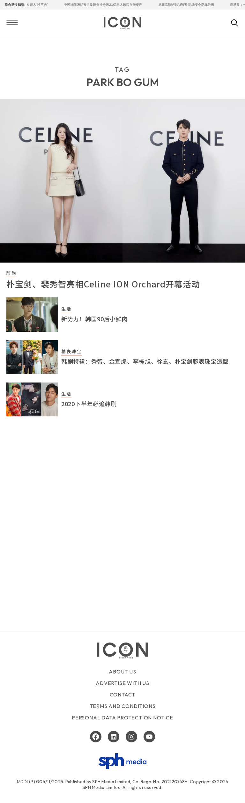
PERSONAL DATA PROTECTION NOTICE (122, 717)
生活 (66, 309)
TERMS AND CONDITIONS (123, 706)
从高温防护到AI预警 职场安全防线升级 (181, 4)
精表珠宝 (71, 351)
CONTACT (123, 694)
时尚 (11, 273)
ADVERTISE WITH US (122, 683)
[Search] (235, 23)
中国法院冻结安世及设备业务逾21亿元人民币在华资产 (98, 4)
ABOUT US (122, 671)
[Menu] (12, 23)
